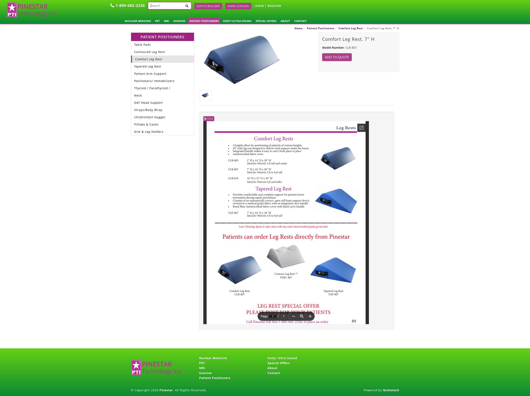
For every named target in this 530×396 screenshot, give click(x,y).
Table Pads (142, 45)
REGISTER (274, 6)
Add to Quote (337, 57)
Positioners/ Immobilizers (154, 81)
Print (210, 118)
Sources (179, 21)
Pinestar (166, 390)
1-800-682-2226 (129, 5)
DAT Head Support (148, 103)
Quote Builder (208, 6)
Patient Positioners (204, 21)
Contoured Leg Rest (149, 52)
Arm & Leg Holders (149, 132)
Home (299, 28)
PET (157, 21)
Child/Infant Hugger (150, 117)
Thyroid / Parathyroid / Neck (152, 91)
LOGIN (259, 6)
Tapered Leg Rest (147, 66)
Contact (300, 21)
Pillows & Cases (146, 124)
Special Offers (266, 21)
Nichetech (391, 390)
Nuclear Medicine (138, 21)
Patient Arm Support (150, 74)
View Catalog (238, 6)
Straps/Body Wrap (148, 110)
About (285, 21)
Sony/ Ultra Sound (237, 21)
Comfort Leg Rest (350, 28)
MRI (166, 21)
